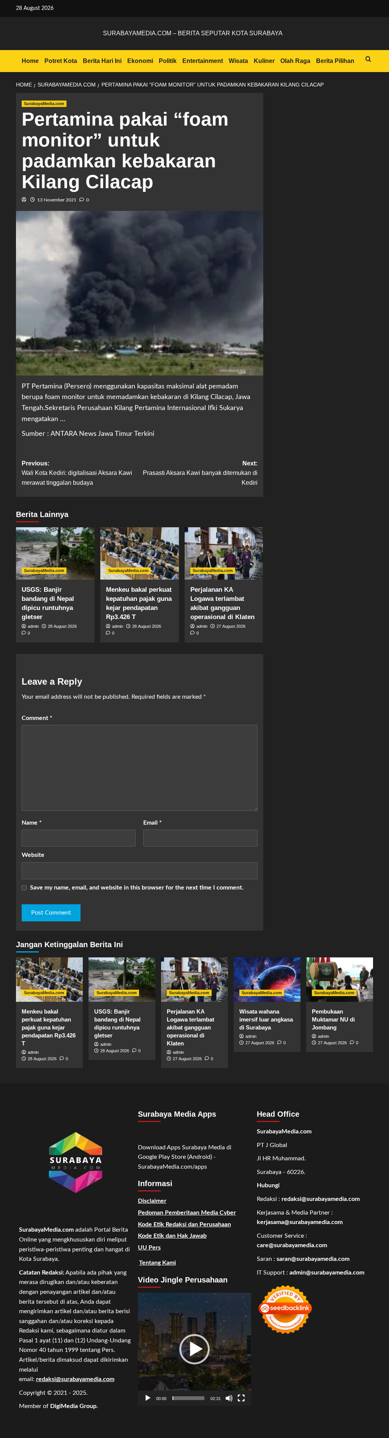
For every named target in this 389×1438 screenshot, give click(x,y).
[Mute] (229, 1398)
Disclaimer (152, 1201)
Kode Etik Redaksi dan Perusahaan (184, 1224)
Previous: (77, 473)
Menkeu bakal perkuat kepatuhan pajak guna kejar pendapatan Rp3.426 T (49, 1027)
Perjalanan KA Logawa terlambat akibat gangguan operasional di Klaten (190, 1027)
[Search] (368, 59)
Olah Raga (295, 61)
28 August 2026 (62, 626)
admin (33, 626)
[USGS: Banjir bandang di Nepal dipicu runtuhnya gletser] (55, 553)
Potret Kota (60, 61)
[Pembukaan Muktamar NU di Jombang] (339, 979)
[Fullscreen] (241, 1398)
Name (32, 823)
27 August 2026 (231, 626)
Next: (200, 473)
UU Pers (149, 1248)
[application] (194, 1349)
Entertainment (202, 61)
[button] (194, 1349)
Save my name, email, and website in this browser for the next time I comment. (137, 888)
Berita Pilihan (335, 61)
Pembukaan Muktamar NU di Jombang (333, 1019)
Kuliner (264, 61)
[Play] (148, 1398)
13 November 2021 (56, 200)
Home (30, 61)
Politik (168, 61)
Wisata (238, 61)
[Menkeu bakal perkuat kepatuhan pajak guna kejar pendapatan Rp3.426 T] (139, 553)
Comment (37, 718)
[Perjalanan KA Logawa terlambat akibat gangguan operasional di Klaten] (224, 553)
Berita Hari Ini (102, 61)
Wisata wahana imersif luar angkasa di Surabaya (266, 1019)
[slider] (188, 1398)
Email (152, 823)
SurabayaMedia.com (44, 103)
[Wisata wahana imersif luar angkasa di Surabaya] (267, 979)
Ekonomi (140, 61)
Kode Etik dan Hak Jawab (172, 1236)
